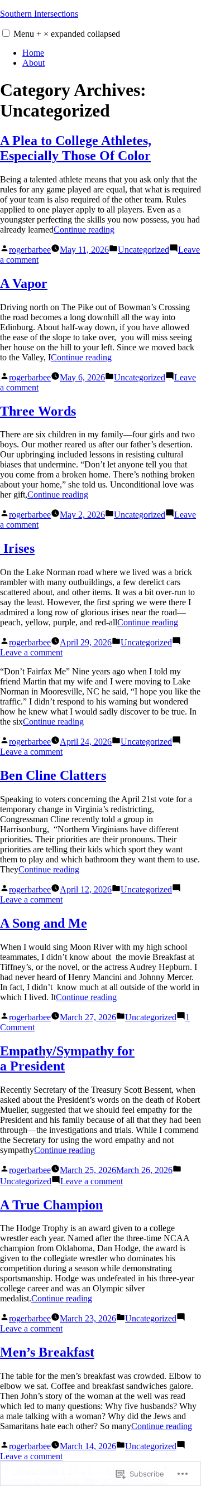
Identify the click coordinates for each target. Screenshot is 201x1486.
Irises (17, 548)
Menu (66, 33)
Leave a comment (31, 652)
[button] (5, 33)
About (33, 62)
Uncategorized (143, 249)
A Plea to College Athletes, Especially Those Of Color (75, 148)
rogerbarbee (30, 249)
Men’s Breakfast (47, 1352)
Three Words (38, 411)
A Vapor (23, 283)
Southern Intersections (39, 13)
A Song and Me (43, 923)
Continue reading (84, 229)
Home (33, 52)
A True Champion (51, 1205)
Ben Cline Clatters (53, 775)
